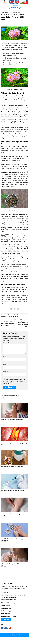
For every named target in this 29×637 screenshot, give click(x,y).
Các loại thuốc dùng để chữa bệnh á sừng (10, 395)
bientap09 (16, 24)
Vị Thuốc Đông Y (17, 12)
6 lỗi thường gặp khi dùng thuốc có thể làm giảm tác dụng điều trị (14, 564)
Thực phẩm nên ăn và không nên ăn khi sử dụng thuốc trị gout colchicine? (14, 539)
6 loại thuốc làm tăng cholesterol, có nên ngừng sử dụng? (14, 443)
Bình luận (6, 343)
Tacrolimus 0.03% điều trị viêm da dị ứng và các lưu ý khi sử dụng (14, 514)
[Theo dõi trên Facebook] (2, 628)
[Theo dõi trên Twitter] (7, 628)
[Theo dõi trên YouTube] (10, 628)
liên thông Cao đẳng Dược (20, 127)
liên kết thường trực (17, 316)
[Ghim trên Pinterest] (17, 309)
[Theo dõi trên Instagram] (4, 628)
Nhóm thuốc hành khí (6, 12)
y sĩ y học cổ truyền (9, 287)
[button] (2, 7)
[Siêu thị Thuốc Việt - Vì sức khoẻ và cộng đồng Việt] (14, 7)
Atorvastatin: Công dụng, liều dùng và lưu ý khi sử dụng (7, 323)
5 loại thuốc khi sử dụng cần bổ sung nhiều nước (12, 419)
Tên (4, 356)
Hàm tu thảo (20, 93)
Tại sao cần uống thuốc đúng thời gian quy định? (12, 466)
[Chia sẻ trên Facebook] (11, 309)
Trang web (6, 371)
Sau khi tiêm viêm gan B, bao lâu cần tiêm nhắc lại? (12, 490)
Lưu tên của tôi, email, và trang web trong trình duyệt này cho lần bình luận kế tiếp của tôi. (14, 381)
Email (5, 364)
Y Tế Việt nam (22, 586)
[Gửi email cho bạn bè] (14, 309)
